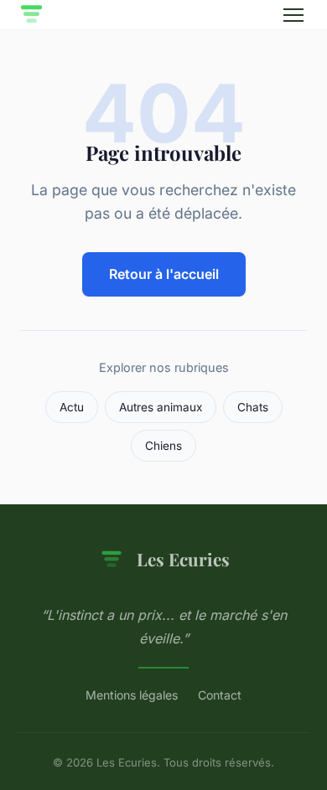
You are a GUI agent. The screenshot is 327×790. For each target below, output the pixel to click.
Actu (72, 407)
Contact (219, 695)
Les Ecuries (183, 559)
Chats (252, 407)
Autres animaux (160, 407)
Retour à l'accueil (164, 274)
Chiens (163, 445)
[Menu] (293, 15)
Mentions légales (132, 695)
